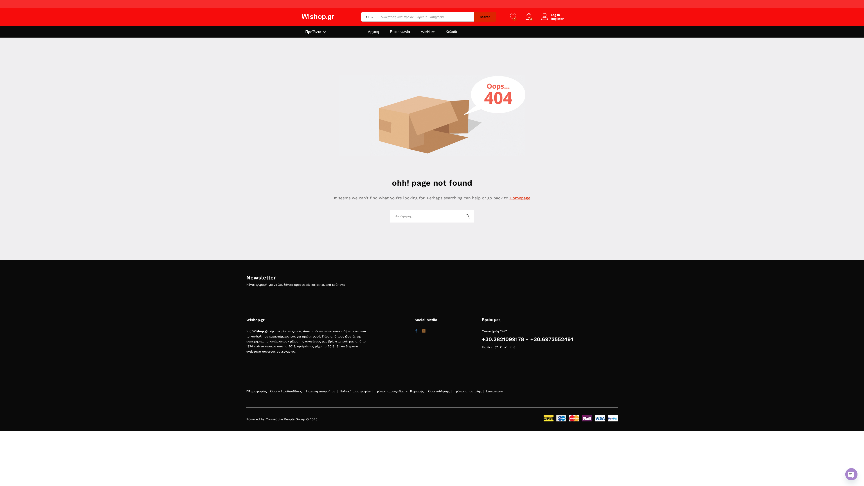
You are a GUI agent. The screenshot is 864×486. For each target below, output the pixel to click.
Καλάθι (451, 32)
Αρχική (373, 32)
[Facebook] (416, 331)
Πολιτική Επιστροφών (355, 391)
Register (557, 18)
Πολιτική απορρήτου (320, 391)
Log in (555, 15)
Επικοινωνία (400, 32)
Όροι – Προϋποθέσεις (286, 391)
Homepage (520, 198)
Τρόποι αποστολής (468, 391)
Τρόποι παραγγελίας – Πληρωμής (399, 391)
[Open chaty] (851, 474)
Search (485, 17)
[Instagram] (424, 331)
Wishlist (428, 32)
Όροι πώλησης (439, 391)
